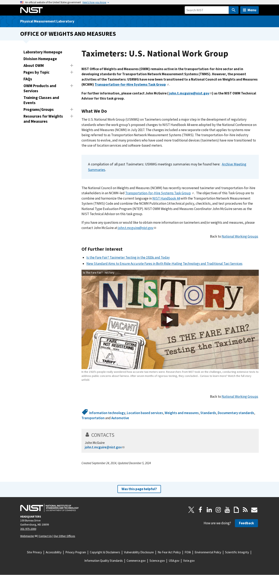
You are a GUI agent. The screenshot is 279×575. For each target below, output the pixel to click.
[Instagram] (218, 509)
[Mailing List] (254, 509)
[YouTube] (227, 509)
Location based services (145, 413)
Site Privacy (34, 552)
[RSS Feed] (245, 509)
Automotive (120, 418)
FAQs (27, 78)
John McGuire (95, 442)
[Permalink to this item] (109, 111)
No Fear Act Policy (169, 552)
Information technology (107, 413)
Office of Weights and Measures (68, 33)
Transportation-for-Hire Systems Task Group (158, 193)
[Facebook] (200, 509)
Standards (208, 413)
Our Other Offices (64, 536)
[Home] (31, 10)
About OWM (33, 65)
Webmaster (27, 536)
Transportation (93, 418)
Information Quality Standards (103, 561)
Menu (252, 10)
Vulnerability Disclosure (139, 552)
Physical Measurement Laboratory (47, 21)
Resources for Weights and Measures (43, 119)
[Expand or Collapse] (71, 65)
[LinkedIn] (209, 509)
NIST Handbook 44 (166, 198)
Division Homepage (40, 58)
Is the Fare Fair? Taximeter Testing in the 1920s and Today (128, 257)
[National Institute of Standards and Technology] (49, 508)
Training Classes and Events (41, 100)
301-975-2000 (28, 529)
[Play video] (169, 319)
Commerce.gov (136, 561)
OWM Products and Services (39, 88)
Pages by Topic (36, 72)
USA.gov (174, 561)
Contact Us (45, 536)
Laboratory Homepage (42, 51)
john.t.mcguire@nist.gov (135, 228)
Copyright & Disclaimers (105, 552)
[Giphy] (236, 509)
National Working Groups (240, 236)
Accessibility (53, 552)
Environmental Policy (208, 552)
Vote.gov (189, 561)
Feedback (246, 523)
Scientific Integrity (237, 552)
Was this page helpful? (139, 489)
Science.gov (157, 561)
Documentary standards (236, 413)
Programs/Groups (38, 109)
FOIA (188, 552)
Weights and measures (182, 413)
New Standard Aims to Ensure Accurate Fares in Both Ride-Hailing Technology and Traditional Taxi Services (164, 263)
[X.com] (191, 509)
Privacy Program (75, 552)
